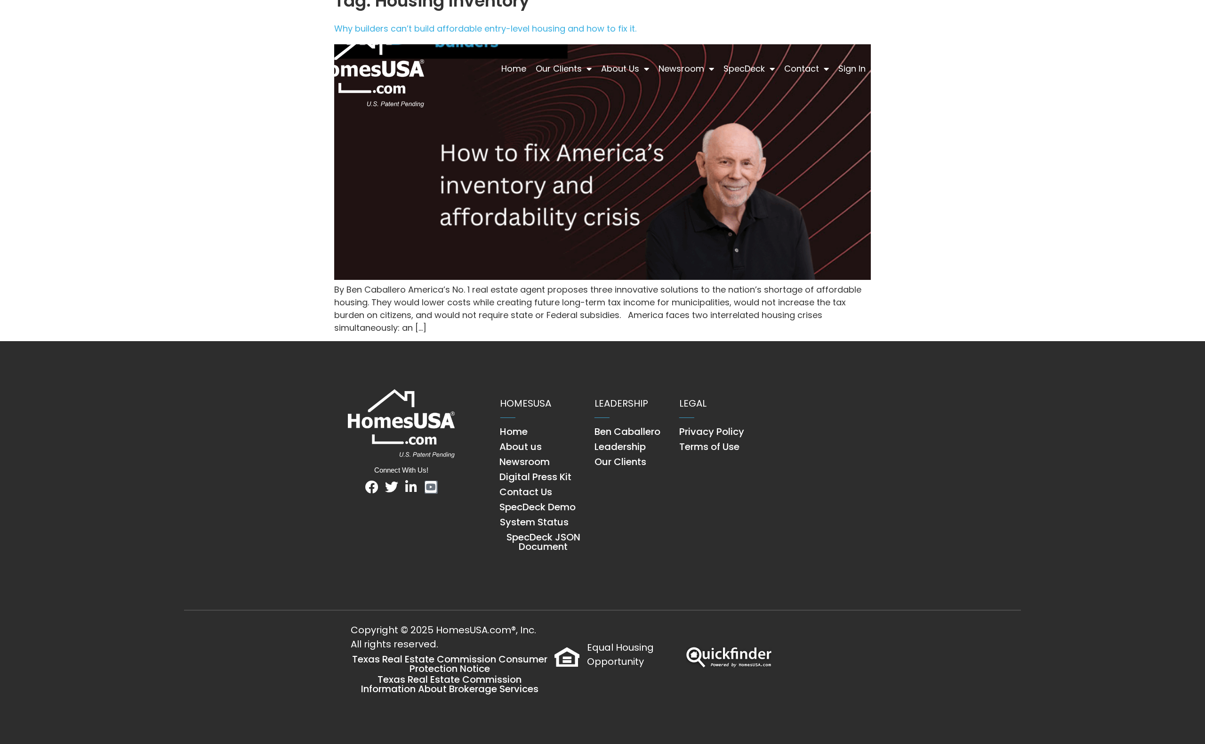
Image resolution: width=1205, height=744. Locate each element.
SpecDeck (744, 68)
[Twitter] (391, 487)
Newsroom (681, 68)
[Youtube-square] (431, 487)
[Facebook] (371, 487)
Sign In (852, 68)
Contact (801, 68)
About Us (620, 68)
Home (513, 68)
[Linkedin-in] (411, 487)
